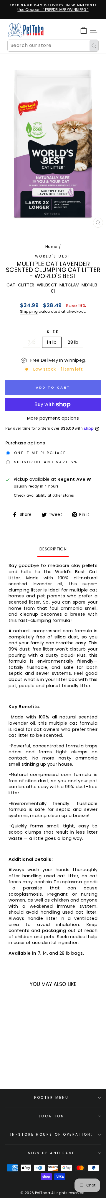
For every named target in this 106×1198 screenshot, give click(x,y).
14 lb (52, 342)
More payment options (53, 418)
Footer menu (51, 1097)
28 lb (73, 342)
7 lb (32, 342)
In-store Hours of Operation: (51, 1134)
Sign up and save (51, 1153)
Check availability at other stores (44, 495)
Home (51, 247)
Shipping (29, 311)
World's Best (53, 256)
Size (53, 332)
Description (53, 549)
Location (51, 1116)
